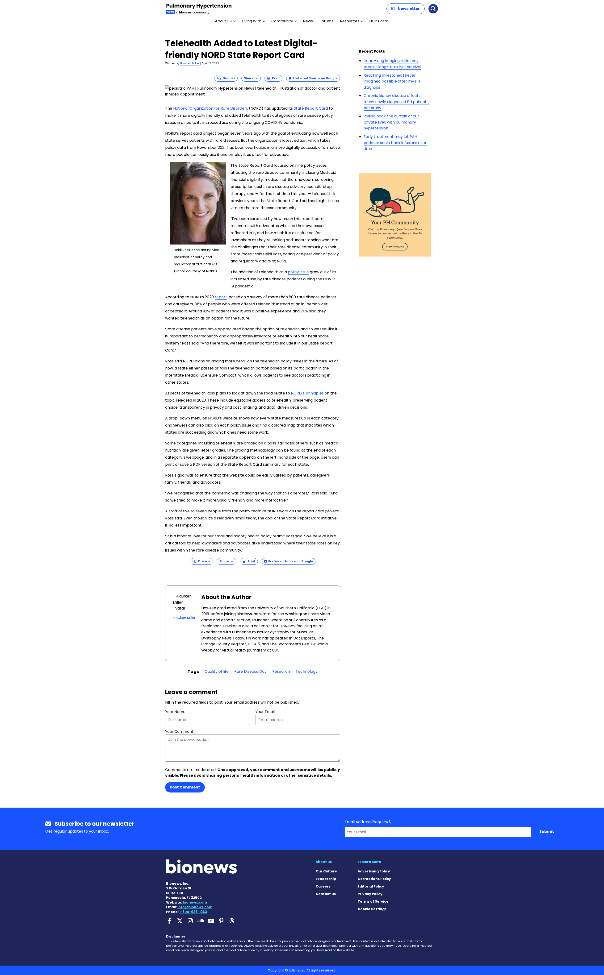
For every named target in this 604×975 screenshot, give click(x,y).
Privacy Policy (370, 894)
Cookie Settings (372, 909)
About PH (223, 21)
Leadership (326, 878)
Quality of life (217, 671)
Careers (323, 886)
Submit (546, 831)
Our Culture (326, 871)
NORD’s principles (307, 393)
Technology (307, 671)
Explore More (369, 861)
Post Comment (185, 787)
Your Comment (179, 731)
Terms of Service (373, 901)
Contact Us (326, 894)
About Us (324, 861)
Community (282, 21)
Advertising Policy (374, 871)
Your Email (265, 711)
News (308, 21)
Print (275, 78)
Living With (251, 21)
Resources (349, 21)
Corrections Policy (374, 878)
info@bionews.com (194, 907)
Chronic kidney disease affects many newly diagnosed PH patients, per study (396, 101)
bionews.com (195, 902)
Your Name (175, 711)
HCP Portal (379, 21)
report (221, 297)
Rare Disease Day (250, 671)
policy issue (298, 272)
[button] (405, 8)
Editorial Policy (371, 886)
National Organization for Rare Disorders (210, 108)
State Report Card (311, 108)
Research (281, 671)
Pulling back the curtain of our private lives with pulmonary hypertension (391, 122)
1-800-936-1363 (193, 911)
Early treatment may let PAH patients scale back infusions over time (395, 142)
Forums (326, 21)
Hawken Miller (189, 63)
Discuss (228, 78)
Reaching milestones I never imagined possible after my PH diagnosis (392, 81)
